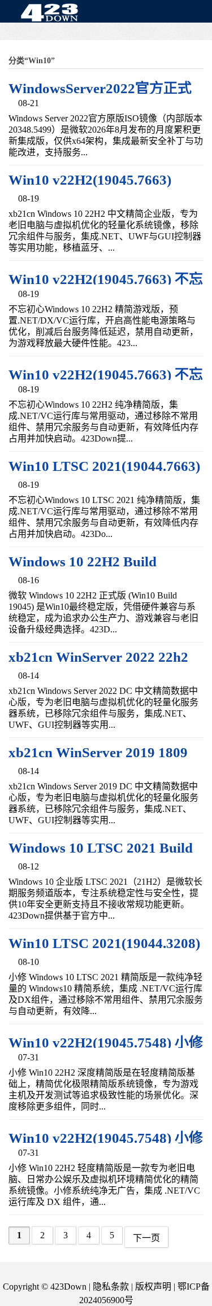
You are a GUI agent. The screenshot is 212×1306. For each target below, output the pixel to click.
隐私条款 (111, 1286)
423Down (52, 13)
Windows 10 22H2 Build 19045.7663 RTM (82, 569)
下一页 (146, 1238)
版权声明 (153, 1286)
